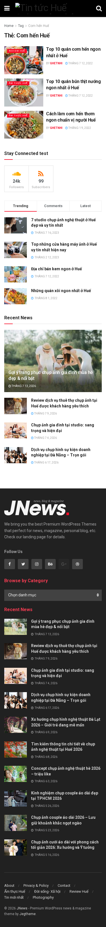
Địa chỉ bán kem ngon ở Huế (56, 269)
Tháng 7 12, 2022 (80, 63)
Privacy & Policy (36, 885)
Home (9, 26)
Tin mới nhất (14, 897)
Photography (43, 897)
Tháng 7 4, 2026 (45, 437)
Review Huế (17, 51)
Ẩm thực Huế (18, 83)
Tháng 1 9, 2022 (79, 127)
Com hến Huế (38, 26)
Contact (64, 885)
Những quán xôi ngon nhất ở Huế (61, 290)
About (9, 885)
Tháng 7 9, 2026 (45, 413)
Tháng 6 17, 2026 (46, 462)
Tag (21, 26)
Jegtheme (28, 914)
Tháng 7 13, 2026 (23, 386)
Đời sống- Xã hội (47, 891)
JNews (22, 908)
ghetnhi (56, 63)
